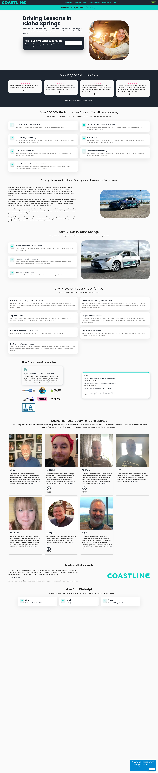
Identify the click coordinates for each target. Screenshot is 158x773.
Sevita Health (16, 578)
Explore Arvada (72, 43)
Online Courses (80, 2)
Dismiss (152, 769)
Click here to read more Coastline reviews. (79, 100)
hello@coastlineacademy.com (76, 603)
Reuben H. (51, 470)
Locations (67, 2)
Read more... (32, 484)
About (115, 2)
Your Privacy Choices (141, 769)
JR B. (12, 470)
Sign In (153, 2)
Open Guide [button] (90, 8)
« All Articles (86, 375)
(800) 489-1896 (37, 603)
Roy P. (84, 532)
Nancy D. (14, 532)
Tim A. (120, 470)
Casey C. (50, 532)
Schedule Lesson (94, 2)
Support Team (73, 581)
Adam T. (86, 470)
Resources (105, 2)
